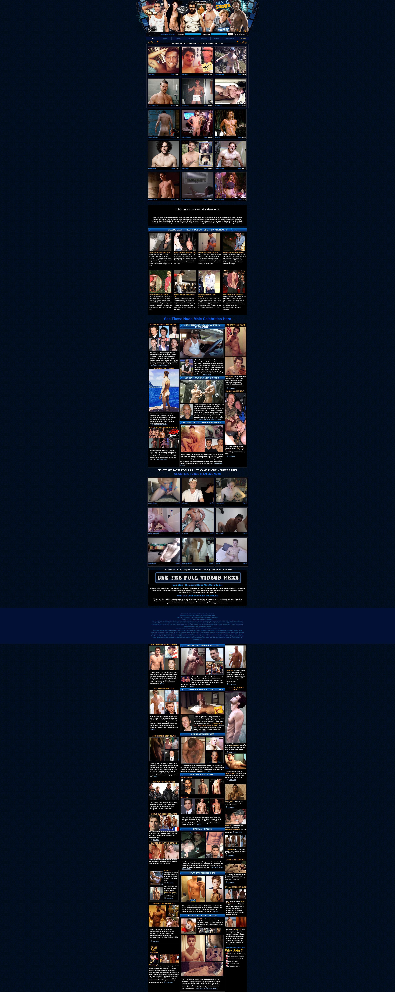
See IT (204, 731)
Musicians (204, 38)
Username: (181, 34)
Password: (207, 34)
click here (189, 619)
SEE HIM (215, 911)
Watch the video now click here (210, 419)
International (230, 38)
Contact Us (221, 628)
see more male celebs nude (235, 947)
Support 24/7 (192, 628)
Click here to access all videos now (198, 209)
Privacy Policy (200, 628)
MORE (192, 686)
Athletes (216, 38)
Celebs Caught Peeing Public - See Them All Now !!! (197, 230)
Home (152, 38)
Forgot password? (240, 34)
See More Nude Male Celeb (160, 365)
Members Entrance (181, 628)
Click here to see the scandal (206, 988)
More (199, 824)
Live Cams (242, 38)
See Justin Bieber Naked (159, 424)
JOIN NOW (232, 388)
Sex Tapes (191, 38)
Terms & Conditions (211, 628)
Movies (178, 38)
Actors (165, 38)
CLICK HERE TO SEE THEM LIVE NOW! (197, 474)
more (162, 683)
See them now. (162, 459)
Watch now (207, 375)
